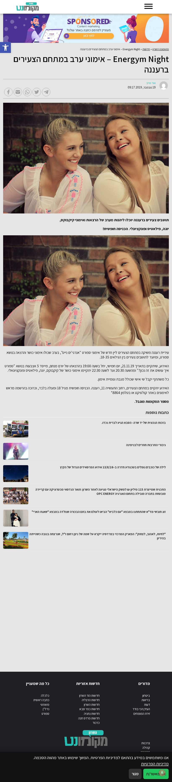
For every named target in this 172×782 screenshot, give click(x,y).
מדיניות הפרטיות (155, 763)
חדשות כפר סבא (89, 709)
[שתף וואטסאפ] (27, 92)
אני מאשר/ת (156, 774)
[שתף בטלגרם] (46, 92)
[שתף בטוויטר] (37, 92)
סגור (135, 774)
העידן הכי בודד (141, 709)
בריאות (146, 700)
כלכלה (45, 695)
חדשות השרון (92, 704)
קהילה (146, 747)
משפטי (44, 704)
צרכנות (145, 743)
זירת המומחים (141, 713)
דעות (147, 704)
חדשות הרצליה (91, 700)
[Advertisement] (86, 607)
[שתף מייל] (18, 92)
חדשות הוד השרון (89, 695)
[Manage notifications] (162, 772)
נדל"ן (46, 709)
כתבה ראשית (41, 700)
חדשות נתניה (92, 713)
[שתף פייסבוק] (8, 92)
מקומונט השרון (160, 49)
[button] (5, 47)
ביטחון (146, 695)
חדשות (146, 49)
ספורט (45, 713)
